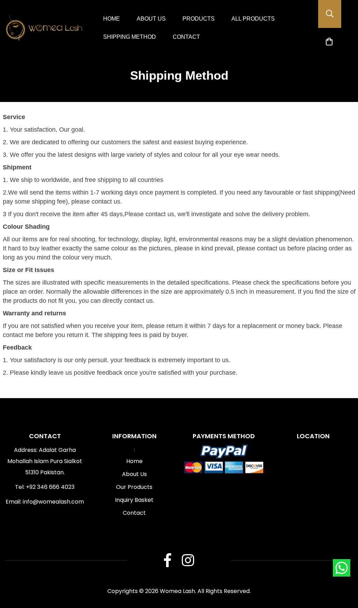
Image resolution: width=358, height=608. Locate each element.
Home (111, 19)
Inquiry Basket (134, 500)
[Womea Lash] (43, 28)
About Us (151, 19)
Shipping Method (129, 37)
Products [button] (198, 19)
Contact (186, 37)
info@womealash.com (53, 502)
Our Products (134, 487)
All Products (253, 19)
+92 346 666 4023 (50, 487)
